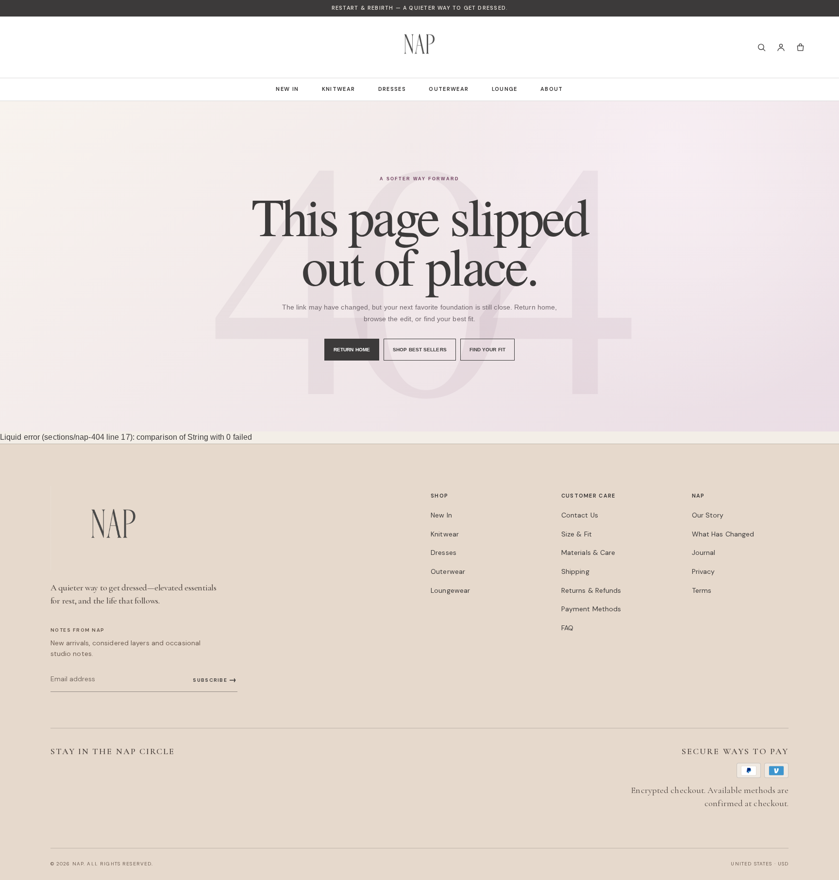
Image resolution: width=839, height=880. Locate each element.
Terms (701, 590)
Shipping (575, 571)
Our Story (708, 515)
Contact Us (579, 515)
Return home (352, 349)
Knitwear (338, 89)
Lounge (505, 89)
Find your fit (487, 349)
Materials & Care (588, 552)
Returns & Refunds (591, 590)
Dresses (392, 89)
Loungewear (450, 590)
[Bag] (800, 47)
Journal (704, 552)
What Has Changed (723, 534)
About (551, 89)
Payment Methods (591, 608)
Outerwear (449, 89)
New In (287, 89)
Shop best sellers (420, 349)
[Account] (781, 47)
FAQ (567, 627)
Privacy (703, 571)
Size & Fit (576, 534)
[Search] (761, 47)
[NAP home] (419, 47)
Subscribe (215, 679)
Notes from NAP (77, 630)
